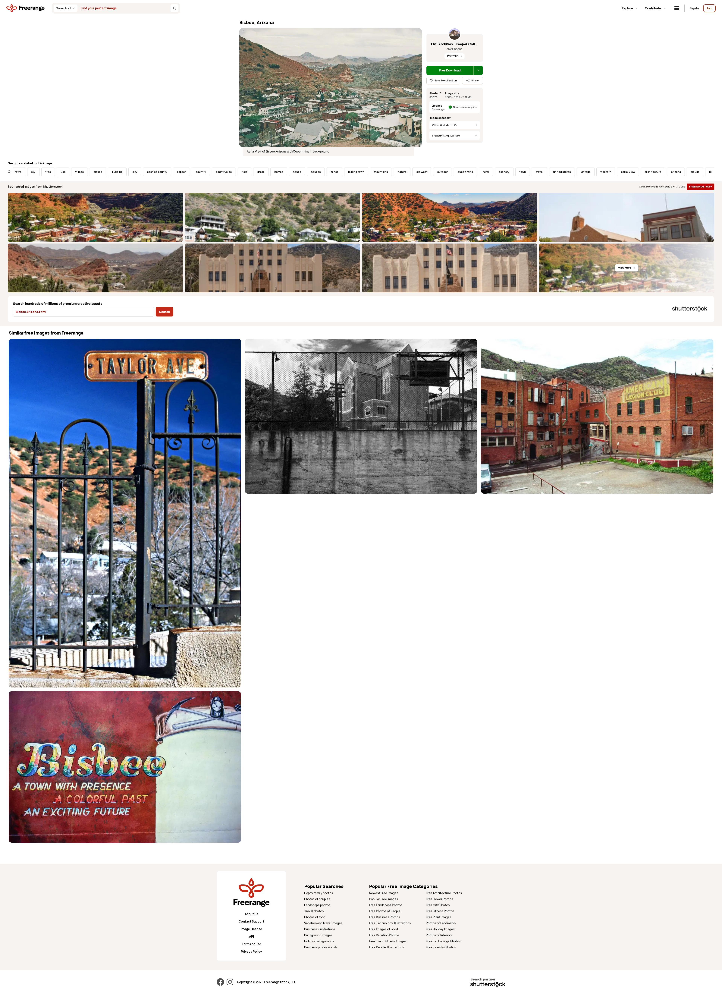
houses (228, 172)
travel (452, 172)
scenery (416, 172)
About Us (251, 914)
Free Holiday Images (440, 929)
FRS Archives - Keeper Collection (454, 44)
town (435, 172)
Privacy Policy (251, 951)
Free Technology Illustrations (390, 923)
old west (334, 172)
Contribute (653, 8)
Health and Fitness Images (388, 941)
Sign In (694, 8)
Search (164, 312)
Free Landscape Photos (385, 905)
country (113, 172)
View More (624, 267)
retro (714, 172)
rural (398, 172)
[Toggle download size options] (478, 70)
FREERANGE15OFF (700, 186)
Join (709, 8)
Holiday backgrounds (319, 941)
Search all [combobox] (63, 8)
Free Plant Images (438, 917)
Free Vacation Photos (384, 935)
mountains (293, 172)
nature (314, 172)
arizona (588, 172)
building (29, 172)
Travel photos (314, 911)
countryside (136, 172)
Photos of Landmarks (441, 923)
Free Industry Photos (441, 947)
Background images (318, 935)
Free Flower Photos (439, 899)
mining (696, 172)
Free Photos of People (384, 911)
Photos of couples (317, 899)
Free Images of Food (383, 929)
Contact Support (251, 921)
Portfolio (452, 56)
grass (173, 172)
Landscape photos (317, 905)
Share (475, 80)
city (47, 172)
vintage (498, 172)
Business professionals (320, 947)
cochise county (69, 172)
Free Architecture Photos (444, 893)
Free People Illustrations (386, 947)
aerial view (540, 172)
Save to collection (445, 80)
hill (624, 172)
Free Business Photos (384, 917)
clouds (607, 172)
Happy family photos (318, 893)
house (209, 172)
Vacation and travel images (323, 923)
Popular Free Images (383, 899)
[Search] (174, 8)
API (251, 936)
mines (247, 172)
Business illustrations (319, 929)
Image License (251, 929)
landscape (659, 172)
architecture (565, 172)
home (639, 172)
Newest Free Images (383, 893)
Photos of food (314, 917)
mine (679, 172)
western (518, 172)
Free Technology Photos (443, 941)
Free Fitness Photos (440, 911)
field (157, 172)
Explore (627, 8)
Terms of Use (251, 944)
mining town (269, 172)
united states (474, 172)
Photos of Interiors (439, 935)
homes (191, 172)
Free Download (450, 70)
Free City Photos (438, 905)
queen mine (377, 172)
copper (93, 172)
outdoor (355, 172)
